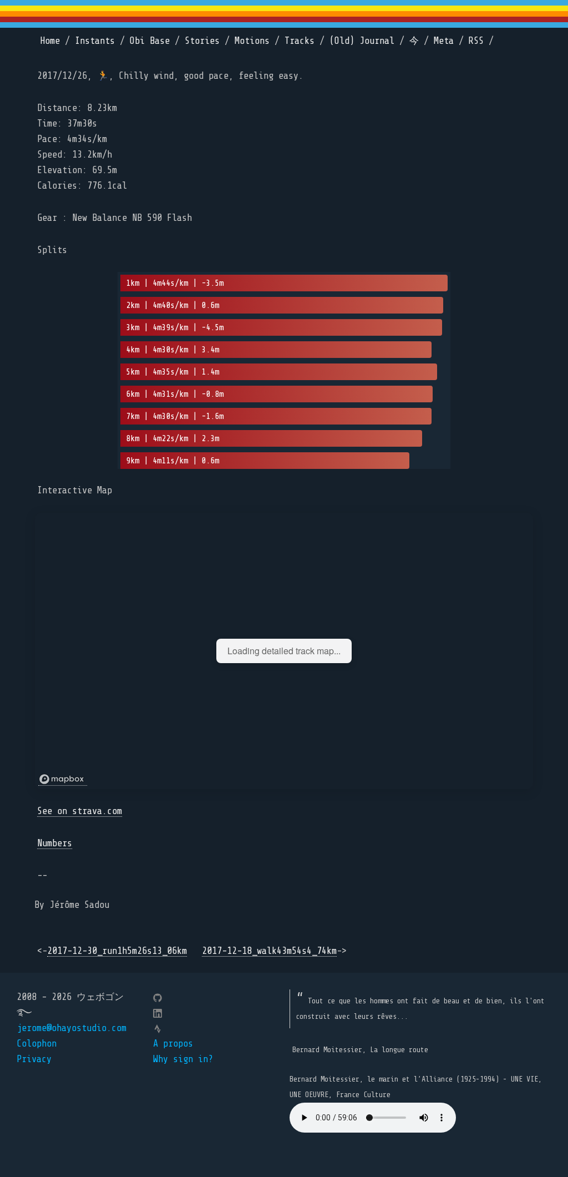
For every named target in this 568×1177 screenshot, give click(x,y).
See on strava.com (79, 811)
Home (50, 41)
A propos (173, 1043)
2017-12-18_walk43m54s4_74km (269, 951)
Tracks (300, 41)
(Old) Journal (361, 41)
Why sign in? (183, 1059)
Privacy (34, 1059)
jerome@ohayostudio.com (71, 1028)
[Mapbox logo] (62, 779)
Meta (444, 41)
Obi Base (150, 41)
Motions (252, 41)
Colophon (37, 1043)
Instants (95, 41)
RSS (476, 41)
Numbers (54, 843)
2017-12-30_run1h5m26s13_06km (117, 951)
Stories (202, 41)
